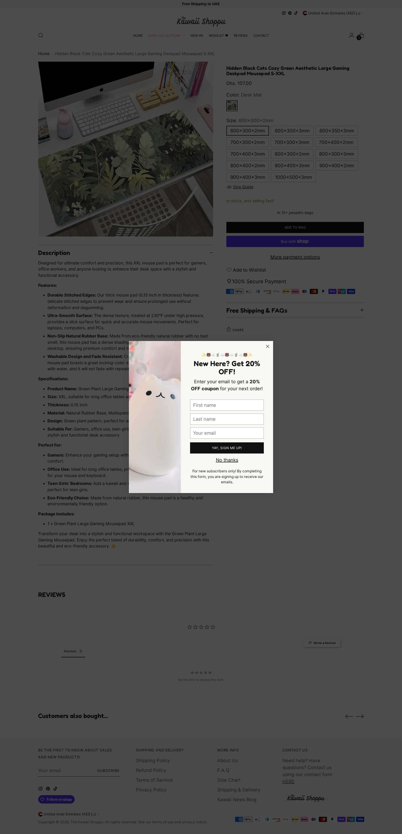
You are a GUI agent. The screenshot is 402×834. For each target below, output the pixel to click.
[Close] (267, 346)
